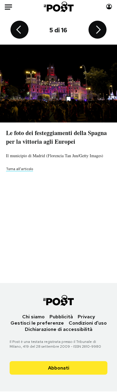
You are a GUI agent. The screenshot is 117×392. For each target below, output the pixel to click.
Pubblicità (61, 317)
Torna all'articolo (19, 169)
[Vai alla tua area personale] (109, 7)
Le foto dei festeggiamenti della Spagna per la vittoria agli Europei (56, 137)
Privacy (86, 317)
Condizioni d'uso (88, 323)
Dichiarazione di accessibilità (58, 329)
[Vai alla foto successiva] (97, 30)
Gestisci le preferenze (37, 323)
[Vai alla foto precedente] (19, 30)
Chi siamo (33, 317)
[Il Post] (58, 6)
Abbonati (58, 368)
